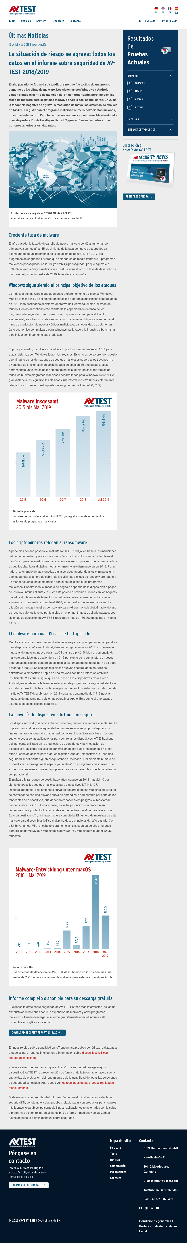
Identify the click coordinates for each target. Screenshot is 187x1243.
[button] (15, 461)
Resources (58, 21)
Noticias (26, 21)
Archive (139, 107)
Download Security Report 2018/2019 (36, 1032)
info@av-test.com (166, 1181)
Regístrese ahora (137, 196)
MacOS (138, 91)
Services (41, 21)
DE (156, 12)
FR (170, 12)
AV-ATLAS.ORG (170, 21)
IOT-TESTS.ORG (147, 21)
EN (163, 12)
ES (176, 12)
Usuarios (132, 76)
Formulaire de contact (27, 1185)
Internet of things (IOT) (141, 129)
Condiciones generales (155, 1221)
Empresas (133, 119)
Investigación (39, 44)
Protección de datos (153, 1226)
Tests (12, 21)
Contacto (75, 21)
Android (139, 99)
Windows (140, 83)
